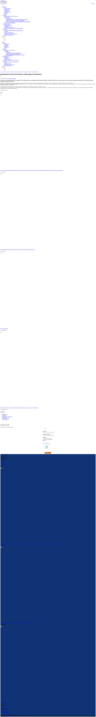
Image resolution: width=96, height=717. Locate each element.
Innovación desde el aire (4, 328)
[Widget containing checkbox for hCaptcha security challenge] (47, 445)
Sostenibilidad (7, 11)
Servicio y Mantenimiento (9, 22)
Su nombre (44, 431)
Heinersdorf (14, 78)
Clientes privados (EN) (9, 34)
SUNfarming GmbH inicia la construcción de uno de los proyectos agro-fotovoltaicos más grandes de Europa (17, 249)
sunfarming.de (10, 716)
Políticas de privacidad (6, 712)
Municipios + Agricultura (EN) (10, 33)
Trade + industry (5, 419)
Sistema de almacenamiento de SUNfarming (13, 28)
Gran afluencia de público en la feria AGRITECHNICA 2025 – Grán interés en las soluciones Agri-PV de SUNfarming (19, 407)
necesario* (44, 437)
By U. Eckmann (9, 78)
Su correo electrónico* (46, 434)
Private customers (5, 417)
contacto (4, 36)
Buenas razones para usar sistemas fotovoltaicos (17, 19)
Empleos (6, 12)
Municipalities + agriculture (6, 416)
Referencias (5, 29)
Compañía (5, 7)
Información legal (5, 711)
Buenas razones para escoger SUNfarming (15, 20)
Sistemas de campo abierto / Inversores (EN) (13, 30)
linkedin (1, 0)
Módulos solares (8, 25)
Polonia (6, 31)
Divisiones (5, 15)
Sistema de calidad (6, 23)
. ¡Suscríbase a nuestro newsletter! (5, 707)
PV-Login (93, 3)
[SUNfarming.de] (3, 3)
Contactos (6, 10)
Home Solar (6, 17)
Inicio (4, 6)
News (5, 14)
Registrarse (48, 452)
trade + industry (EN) (8, 32)
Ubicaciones (7, 9)
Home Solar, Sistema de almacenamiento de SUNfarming (18, 21)
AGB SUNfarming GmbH (6, 713)
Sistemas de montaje (8, 27)
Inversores (6, 26)
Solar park (4, 418)
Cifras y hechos (7, 8)
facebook (4, 0)
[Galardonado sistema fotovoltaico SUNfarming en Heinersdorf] (0, 76)
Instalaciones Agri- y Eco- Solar (11, 16)
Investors (3, 415)
